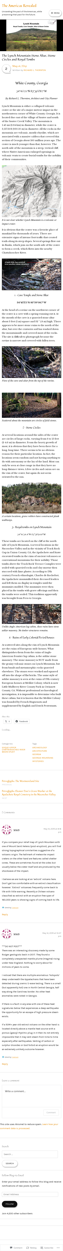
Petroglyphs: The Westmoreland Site (20, 783)
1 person (15, 908)
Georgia (36, 754)
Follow (10, 1204)
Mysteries (38, 761)
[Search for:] (30, 1154)
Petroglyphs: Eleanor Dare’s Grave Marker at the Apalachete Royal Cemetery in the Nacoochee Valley (29, 794)
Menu (56, 13)
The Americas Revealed (19, 5)
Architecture (39, 751)
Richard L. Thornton (35, 70)
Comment (51, 1112)
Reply (5, 914)
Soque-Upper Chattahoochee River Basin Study (13, 749)
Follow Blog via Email (13, 1175)
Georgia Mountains (42, 757)
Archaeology (39, 747)
